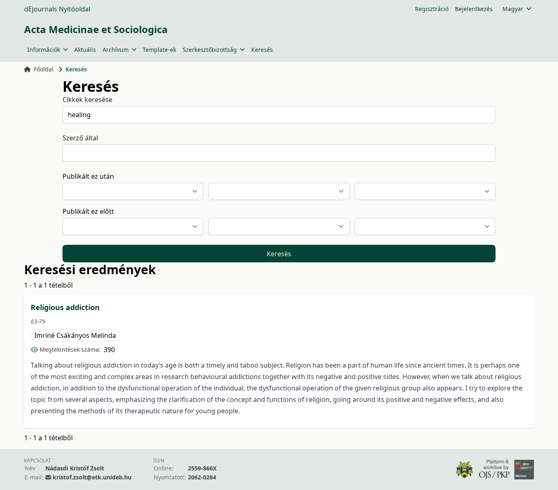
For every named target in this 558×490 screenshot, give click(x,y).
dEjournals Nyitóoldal (57, 8)
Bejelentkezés (474, 9)
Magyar (512, 9)
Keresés (262, 49)
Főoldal (44, 69)
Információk (43, 49)
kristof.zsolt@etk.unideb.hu (92, 477)
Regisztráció (432, 9)
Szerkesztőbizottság (210, 49)
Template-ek (159, 49)
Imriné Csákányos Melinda (75, 335)
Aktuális (85, 49)
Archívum (116, 49)
